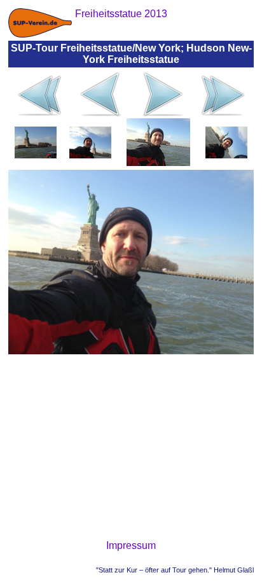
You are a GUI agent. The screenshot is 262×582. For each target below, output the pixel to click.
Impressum (131, 545)
